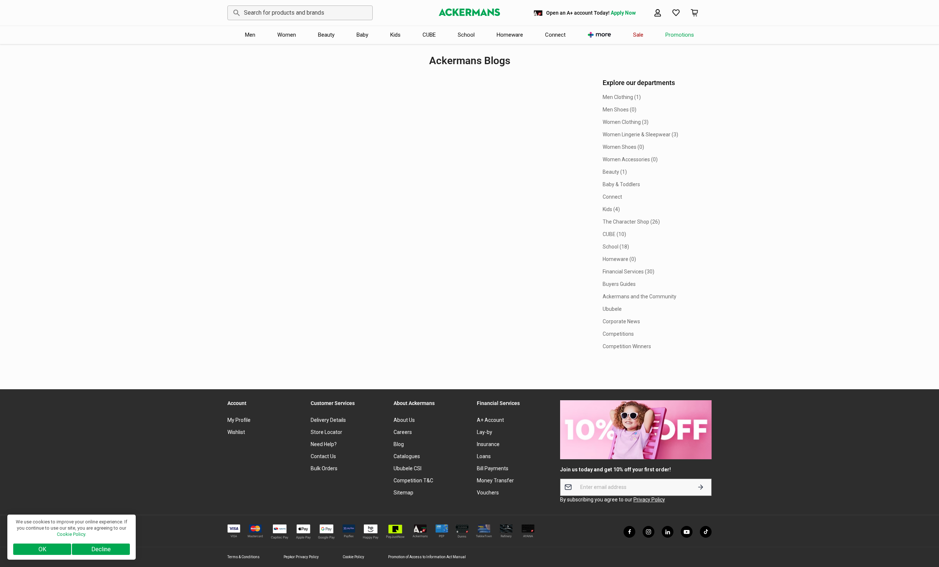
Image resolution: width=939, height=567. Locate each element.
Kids (395, 35)
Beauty (326, 35)
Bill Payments (492, 468)
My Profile (239, 420)
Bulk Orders (324, 468)
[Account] (657, 13)
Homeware (510, 35)
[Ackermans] (469, 13)
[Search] (235, 13)
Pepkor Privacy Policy (301, 557)
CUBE (429, 35)
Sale (638, 35)
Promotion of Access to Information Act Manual (427, 557)
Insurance (488, 444)
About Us (404, 420)
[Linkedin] (667, 532)
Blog (399, 444)
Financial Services (498, 403)
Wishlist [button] (236, 432)
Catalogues (407, 456)
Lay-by (484, 432)
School (466, 35)
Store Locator (326, 432)
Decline (101, 549)
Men (250, 35)
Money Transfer (495, 480)
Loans (484, 456)
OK (42, 549)
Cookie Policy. (71, 534)
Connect (555, 35)
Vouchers (488, 493)
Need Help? (324, 444)
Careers (403, 432)
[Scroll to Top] (924, 527)
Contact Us (323, 456)
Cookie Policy (353, 557)
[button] (676, 13)
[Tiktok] (706, 532)
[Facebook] (629, 532)
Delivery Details (328, 420)
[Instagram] (648, 532)
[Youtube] (687, 532)
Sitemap (403, 493)
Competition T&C (413, 480)
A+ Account (490, 420)
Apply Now (623, 13)
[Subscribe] (701, 487)
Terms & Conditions (243, 557)
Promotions (679, 35)
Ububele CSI (407, 468)
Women (286, 35)
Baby (362, 35)
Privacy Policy (649, 499)
